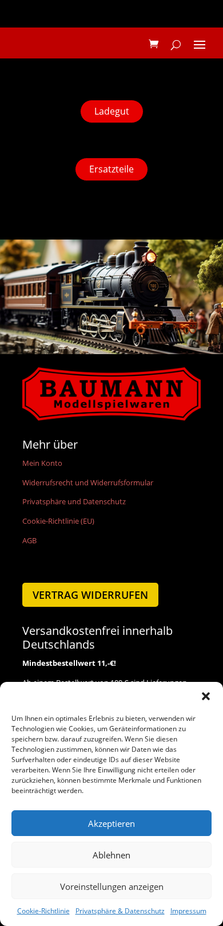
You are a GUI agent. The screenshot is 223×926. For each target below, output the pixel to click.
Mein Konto (42, 463)
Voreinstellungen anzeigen (112, 886)
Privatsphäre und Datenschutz (74, 501)
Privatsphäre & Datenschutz (120, 911)
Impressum (188, 911)
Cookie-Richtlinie (43, 911)
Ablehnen (111, 855)
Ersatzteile (111, 169)
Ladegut (111, 111)
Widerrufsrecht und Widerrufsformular (87, 482)
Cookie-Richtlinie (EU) (58, 521)
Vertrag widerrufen (90, 595)
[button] (206, 696)
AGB (29, 540)
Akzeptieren (111, 823)
